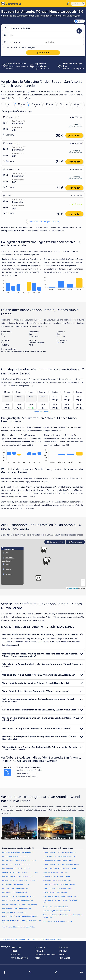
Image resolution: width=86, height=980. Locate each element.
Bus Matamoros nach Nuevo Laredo (56, 876)
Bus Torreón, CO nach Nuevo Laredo (57, 911)
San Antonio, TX (56, 542)
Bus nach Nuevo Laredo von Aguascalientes (59, 852)
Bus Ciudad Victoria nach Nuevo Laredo (58, 860)
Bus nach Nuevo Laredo (52, 940)
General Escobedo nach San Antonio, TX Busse (20, 872)
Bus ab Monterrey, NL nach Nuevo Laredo (59, 884)
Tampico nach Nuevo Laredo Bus (55, 907)
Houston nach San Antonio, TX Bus (15, 884)
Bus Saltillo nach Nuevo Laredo (55, 892)
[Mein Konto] (67, 3)
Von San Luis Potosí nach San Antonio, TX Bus (19, 916)
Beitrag (62, 954)
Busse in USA (16, 940)
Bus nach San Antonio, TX (32, 940)
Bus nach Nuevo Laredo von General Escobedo (61, 864)
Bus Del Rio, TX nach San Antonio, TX (16, 864)
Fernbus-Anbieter (19, 958)
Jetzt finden (74, 135)
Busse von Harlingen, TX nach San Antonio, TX (19, 880)
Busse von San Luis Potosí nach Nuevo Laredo (60, 896)
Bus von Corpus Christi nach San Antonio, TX (19, 860)
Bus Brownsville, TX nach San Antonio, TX (17, 852)
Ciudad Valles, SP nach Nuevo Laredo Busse (59, 856)
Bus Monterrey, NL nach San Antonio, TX (17, 900)
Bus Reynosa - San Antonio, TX (13, 912)
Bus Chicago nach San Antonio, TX (15, 856)
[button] (46, 562)
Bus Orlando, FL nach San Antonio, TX (16, 908)
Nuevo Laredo (76, 542)
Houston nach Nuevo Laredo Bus (55, 872)
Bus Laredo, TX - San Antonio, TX (14, 892)
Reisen (38, 958)
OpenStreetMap (73, 588)
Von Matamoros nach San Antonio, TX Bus (18, 896)
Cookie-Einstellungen (45, 954)
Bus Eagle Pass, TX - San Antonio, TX (16, 868)
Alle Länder (64, 958)
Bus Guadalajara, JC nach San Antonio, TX (18, 876)
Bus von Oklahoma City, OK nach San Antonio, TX (20, 904)
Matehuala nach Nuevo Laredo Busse (57, 880)
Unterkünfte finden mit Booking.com (20, 47)
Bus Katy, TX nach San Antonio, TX (15, 888)
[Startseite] (33, 3)
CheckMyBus (5, 940)
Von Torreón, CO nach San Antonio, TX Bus (18, 927)
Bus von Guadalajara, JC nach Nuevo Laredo (59, 868)
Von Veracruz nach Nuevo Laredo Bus (57, 921)
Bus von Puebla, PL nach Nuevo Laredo (58, 888)
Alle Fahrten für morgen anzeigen (44, 221)
